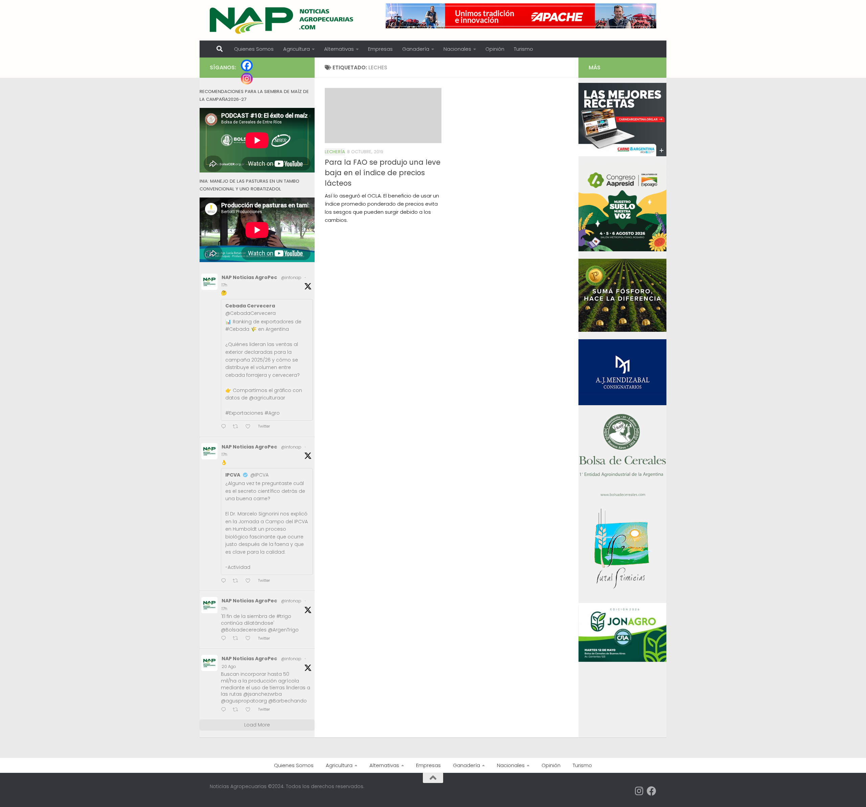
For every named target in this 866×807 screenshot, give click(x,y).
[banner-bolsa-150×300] (622, 495)
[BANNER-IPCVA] (622, 154)
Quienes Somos (254, 48)
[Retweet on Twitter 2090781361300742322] (237, 427)
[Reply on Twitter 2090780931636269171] (225, 639)
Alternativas (339, 48)
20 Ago (229, 666)
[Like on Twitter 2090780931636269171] (250, 639)
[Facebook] (247, 65)
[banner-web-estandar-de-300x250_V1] (622, 330)
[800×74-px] (521, 15)
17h (224, 285)
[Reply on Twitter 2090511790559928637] (225, 710)
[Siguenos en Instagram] (639, 791)
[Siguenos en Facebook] (651, 791)
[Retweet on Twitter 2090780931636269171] (237, 639)
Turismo (523, 48)
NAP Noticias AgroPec (249, 277)
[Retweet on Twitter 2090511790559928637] (237, 710)
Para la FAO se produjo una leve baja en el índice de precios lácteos (382, 172)
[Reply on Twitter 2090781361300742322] (225, 427)
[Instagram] (247, 79)
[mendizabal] (622, 403)
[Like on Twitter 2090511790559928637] (250, 710)
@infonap (291, 277)
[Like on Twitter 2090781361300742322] (250, 427)
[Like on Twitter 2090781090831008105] (250, 581)
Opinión (494, 48)
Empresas (380, 48)
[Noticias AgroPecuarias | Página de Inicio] (282, 20)
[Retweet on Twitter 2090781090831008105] (237, 581)
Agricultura (296, 48)
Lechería (335, 151)
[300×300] (622, 249)
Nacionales (457, 48)
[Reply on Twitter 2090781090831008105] (225, 581)
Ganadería (415, 48)
